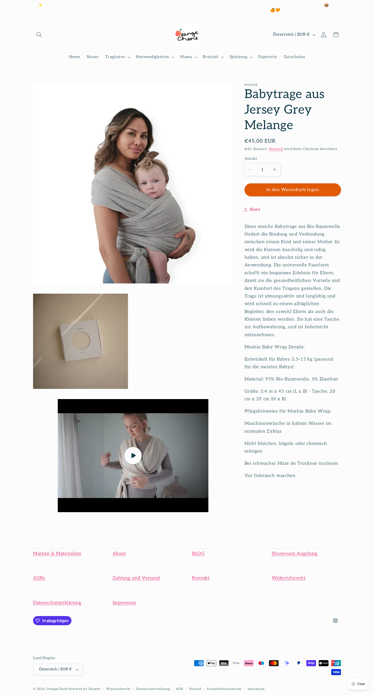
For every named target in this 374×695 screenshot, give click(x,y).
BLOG (198, 553)
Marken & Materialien (57, 553)
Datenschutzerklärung (57, 602)
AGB (179, 689)
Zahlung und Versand (136, 578)
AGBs (39, 578)
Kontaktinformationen (224, 689)
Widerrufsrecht (289, 578)
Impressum (124, 602)
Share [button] (255, 209)
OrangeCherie (57, 689)
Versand (276, 149)
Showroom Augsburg (295, 553)
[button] (39, 35)
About (119, 553)
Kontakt (201, 578)
